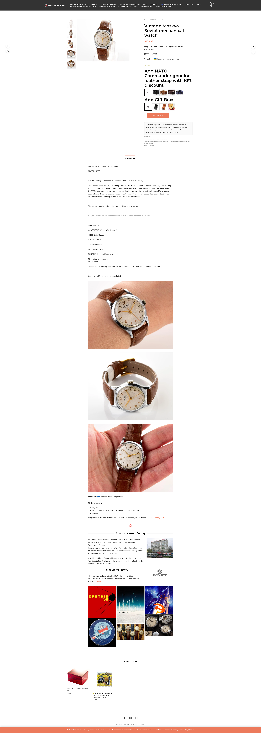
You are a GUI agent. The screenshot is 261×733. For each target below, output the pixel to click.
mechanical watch (153, 141)
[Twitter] (8, 51)
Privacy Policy (147, 6)
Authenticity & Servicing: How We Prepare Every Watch (92, 6)
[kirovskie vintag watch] (130, 632)
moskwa (167, 141)
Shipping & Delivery (163, 6)
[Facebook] (8, 46)
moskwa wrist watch (177, 141)
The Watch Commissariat (129, 4)
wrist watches (153, 19)
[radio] (148, 92)
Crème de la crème (108, 4)
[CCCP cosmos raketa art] (102, 632)
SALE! (199, 4)
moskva (162, 141)
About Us (154, 4)
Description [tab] (130, 158)
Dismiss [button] (191, 730)
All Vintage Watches (78, 4)
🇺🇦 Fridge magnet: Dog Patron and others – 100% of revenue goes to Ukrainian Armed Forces (103, 695)
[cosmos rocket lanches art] (130, 604)
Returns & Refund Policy (128, 6)
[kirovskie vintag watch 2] (159, 625)
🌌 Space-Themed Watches (171, 4)
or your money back (156, 517)
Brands (94, 4)
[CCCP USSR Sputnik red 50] (102, 602)
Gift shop (190, 4)
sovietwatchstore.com (130, 724)
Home (146, 19)
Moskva (162, 19)
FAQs (145, 4)
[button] (212, 3)
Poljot (99, 581)
